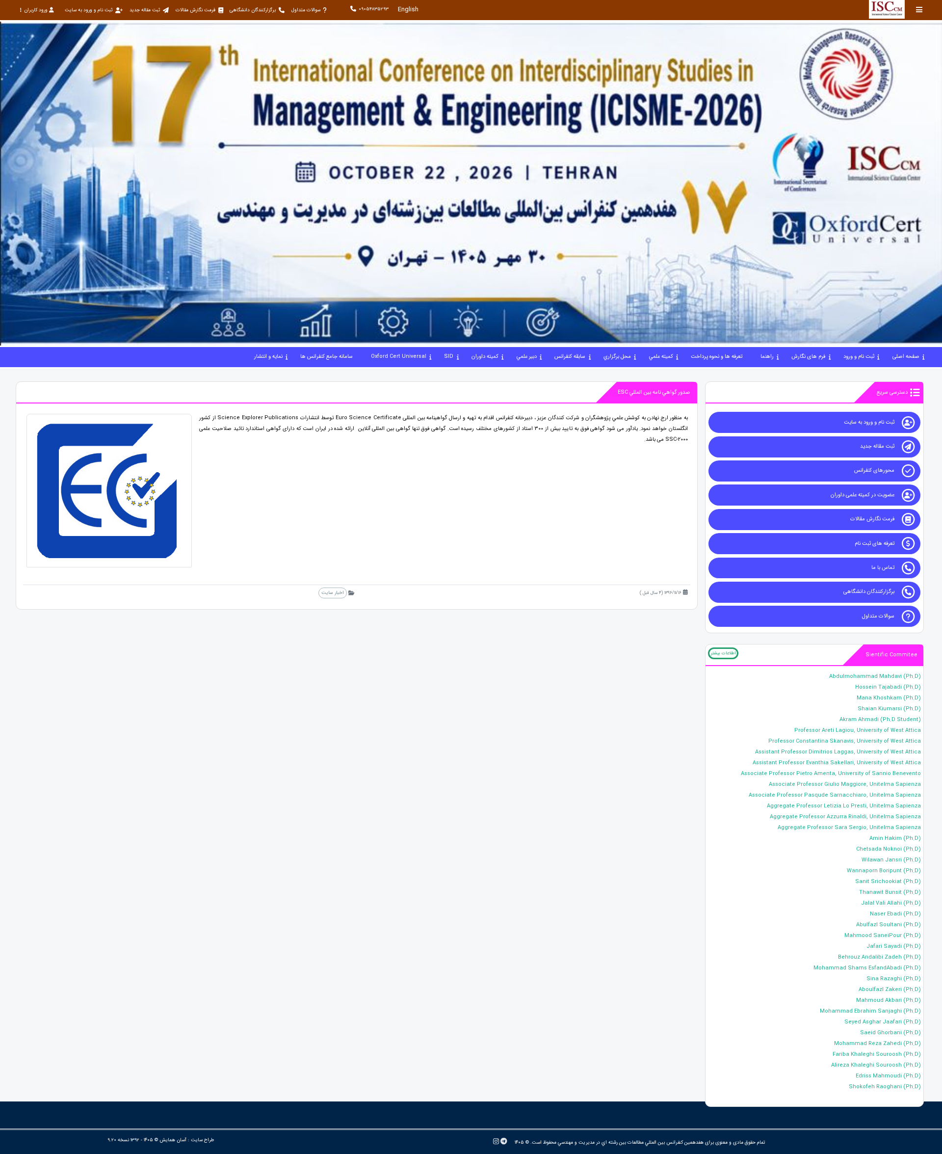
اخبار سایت (332, 592)
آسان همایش (172, 1140)
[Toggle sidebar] (919, 9)
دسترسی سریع (892, 392)
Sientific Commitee (891, 655)
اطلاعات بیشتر (723, 653)
